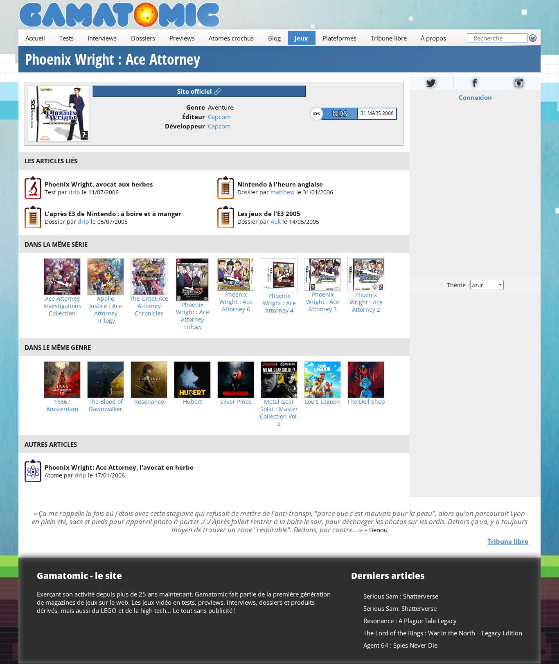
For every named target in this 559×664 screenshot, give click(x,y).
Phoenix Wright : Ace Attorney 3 (322, 302)
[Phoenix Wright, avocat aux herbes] (33, 187)
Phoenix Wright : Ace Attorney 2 (366, 302)
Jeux (301, 38)
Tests (66, 38)
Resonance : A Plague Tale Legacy (410, 621)
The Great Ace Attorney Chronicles (149, 306)
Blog (274, 38)
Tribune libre (389, 38)
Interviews (102, 38)
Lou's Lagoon (322, 401)
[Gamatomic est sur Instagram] (519, 83)
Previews (182, 38)
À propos (433, 38)
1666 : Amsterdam (62, 405)
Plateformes (339, 38)
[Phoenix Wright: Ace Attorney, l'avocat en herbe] (33, 470)
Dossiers (143, 38)
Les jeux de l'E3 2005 (268, 213)
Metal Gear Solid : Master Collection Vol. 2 (279, 413)
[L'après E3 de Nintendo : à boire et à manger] (33, 217)
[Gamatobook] (475, 83)
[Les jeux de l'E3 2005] (225, 217)
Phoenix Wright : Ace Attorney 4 (279, 303)
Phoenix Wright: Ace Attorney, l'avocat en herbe (119, 467)
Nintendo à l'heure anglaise (280, 184)
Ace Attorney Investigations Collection (62, 306)
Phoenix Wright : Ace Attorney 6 (235, 302)
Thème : (459, 285)
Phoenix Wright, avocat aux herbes (99, 184)
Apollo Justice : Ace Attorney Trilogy (105, 309)
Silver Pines (236, 401)
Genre (195, 107)
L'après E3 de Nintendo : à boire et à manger (113, 213)
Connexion (475, 97)
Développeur (185, 126)
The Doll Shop (366, 401)
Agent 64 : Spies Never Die (400, 645)
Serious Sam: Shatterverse (400, 608)
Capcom (219, 117)
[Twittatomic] (431, 83)
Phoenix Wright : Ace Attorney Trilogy (192, 316)
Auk (275, 221)
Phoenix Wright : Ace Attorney (112, 59)
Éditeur (193, 117)
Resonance (149, 401)
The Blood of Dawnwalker (105, 405)
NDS (339, 113)
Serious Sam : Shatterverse (400, 596)
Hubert (192, 401)
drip (74, 192)
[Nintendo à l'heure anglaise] (225, 187)
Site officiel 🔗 (199, 91)
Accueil (35, 38)
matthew (282, 192)
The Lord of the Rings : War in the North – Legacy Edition (442, 633)
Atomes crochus (231, 38)
